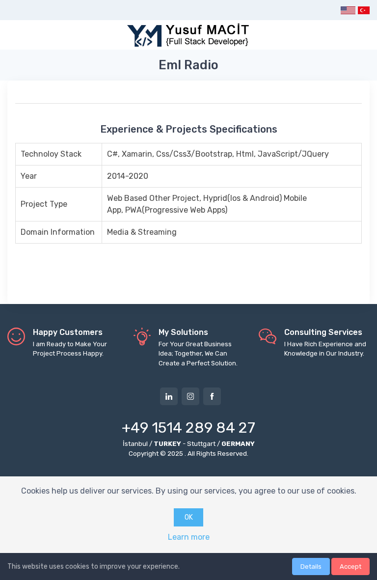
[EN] (348, 10)
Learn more (189, 537)
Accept (350, 566)
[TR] (363, 10)
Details (311, 566)
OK (189, 517)
